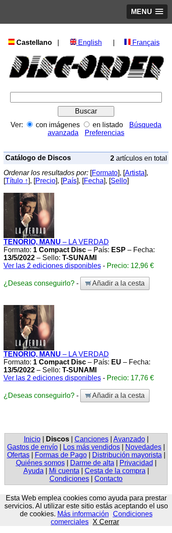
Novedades (143, 447)
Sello (119, 180)
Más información (83, 514)
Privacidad (136, 463)
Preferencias (104, 132)
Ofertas (18, 455)
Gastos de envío (32, 447)
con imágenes (58, 125)
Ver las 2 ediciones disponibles (52, 265)
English (89, 42)
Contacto (108, 478)
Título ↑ (16, 180)
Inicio (32, 439)
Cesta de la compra (115, 470)
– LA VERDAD (56, 242)
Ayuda (33, 470)
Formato (105, 172)
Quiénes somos (40, 463)
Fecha (94, 180)
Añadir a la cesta (118, 283)
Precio (45, 180)
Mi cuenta (64, 470)
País (70, 180)
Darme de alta (92, 463)
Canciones (91, 439)
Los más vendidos (91, 447)
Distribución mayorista (127, 455)
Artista (135, 172)
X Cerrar (106, 522)
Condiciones (69, 478)
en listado (108, 125)
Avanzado (129, 439)
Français (145, 42)
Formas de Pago (61, 455)
